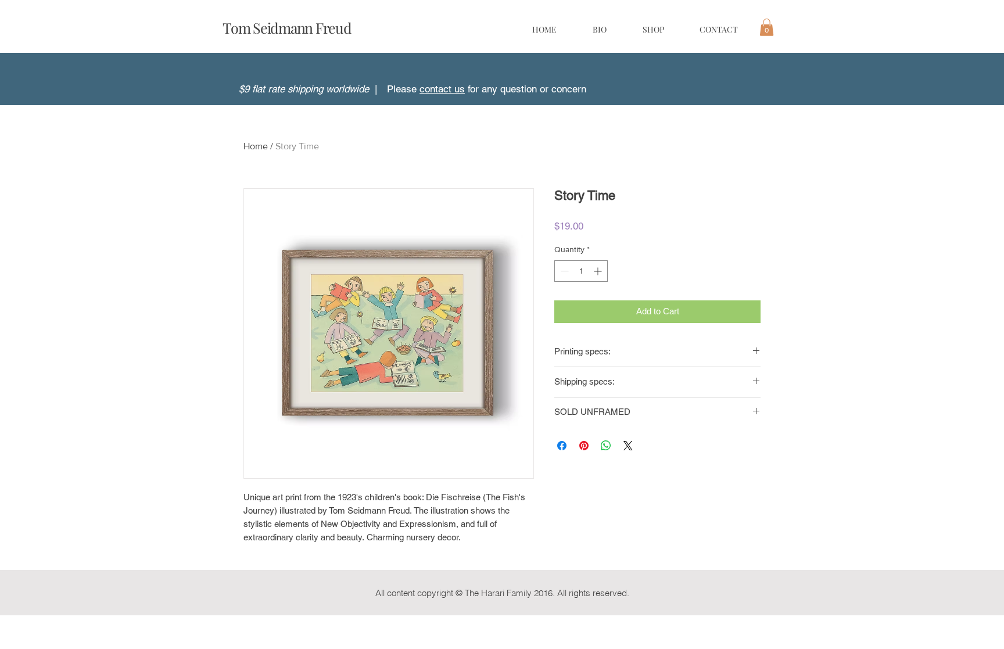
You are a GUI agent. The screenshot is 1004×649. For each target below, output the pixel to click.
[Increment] (598, 271)
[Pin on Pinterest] (584, 446)
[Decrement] (563, 271)
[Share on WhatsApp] (606, 446)
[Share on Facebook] (562, 446)
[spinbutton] (581, 271)
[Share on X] (628, 446)
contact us (442, 89)
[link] (766, 27)
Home (255, 146)
